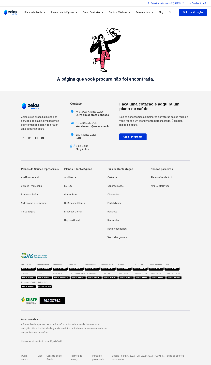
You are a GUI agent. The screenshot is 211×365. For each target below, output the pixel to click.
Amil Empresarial (30, 177)
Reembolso (113, 220)
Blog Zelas (82, 149)
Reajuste (112, 211)
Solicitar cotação (133, 136)
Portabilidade (114, 203)
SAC (78, 138)
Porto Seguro (28, 211)
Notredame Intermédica (33, 203)
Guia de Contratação (120, 169)
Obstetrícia (113, 194)
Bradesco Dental (73, 211)
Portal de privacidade (98, 357)
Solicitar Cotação (193, 12)
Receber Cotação (199, 3)
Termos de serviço (76, 357)
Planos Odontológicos (78, 169)
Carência (112, 177)
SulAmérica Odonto (74, 203)
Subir (203, 344)
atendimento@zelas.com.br (92, 126)
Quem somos (25, 357)
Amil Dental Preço (160, 186)
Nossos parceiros (162, 169)
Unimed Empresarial (31, 186)
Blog (161, 12)
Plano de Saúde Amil (161, 177)
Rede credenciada (117, 228)
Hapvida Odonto (72, 220)
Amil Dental (70, 177)
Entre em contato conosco (92, 115)
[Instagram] (30, 139)
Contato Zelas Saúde (54, 357)
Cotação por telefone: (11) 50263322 (167, 3)
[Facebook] (36, 139)
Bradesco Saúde (30, 194)
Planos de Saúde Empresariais (40, 169)
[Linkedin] (23, 139)
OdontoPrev (70, 194)
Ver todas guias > (117, 237)
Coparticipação (115, 186)
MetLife (68, 186)
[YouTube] (43, 139)
